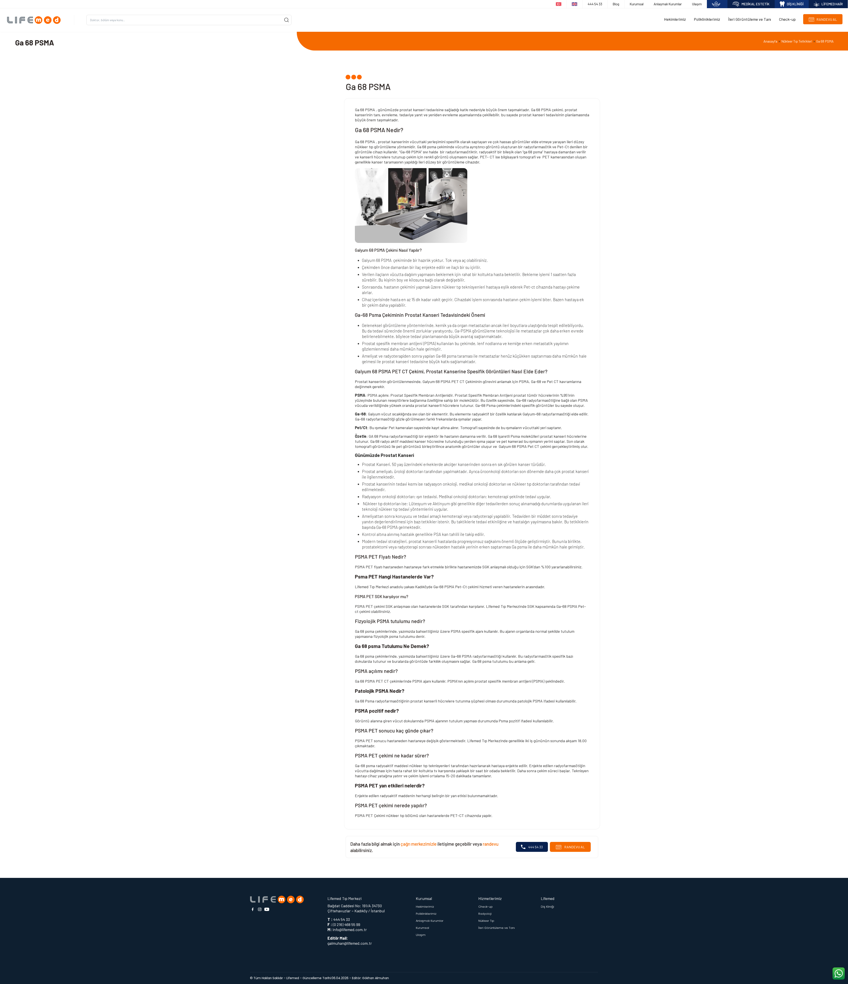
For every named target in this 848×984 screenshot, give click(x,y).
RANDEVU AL (574, 847)
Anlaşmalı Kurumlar (668, 4)
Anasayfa (770, 41)
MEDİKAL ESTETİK (756, 4)
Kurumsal (637, 4)
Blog (616, 4)
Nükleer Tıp (486, 921)
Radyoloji (485, 914)
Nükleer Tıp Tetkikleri (796, 41)
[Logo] (35, 20)
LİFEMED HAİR (832, 4)
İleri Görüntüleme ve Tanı (749, 19)
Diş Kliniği (547, 907)
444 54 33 (595, 4)
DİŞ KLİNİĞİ (795, 4)
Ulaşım (697, 4)
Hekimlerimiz (675, 19)
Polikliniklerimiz (707, 19)
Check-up (787, 19)
